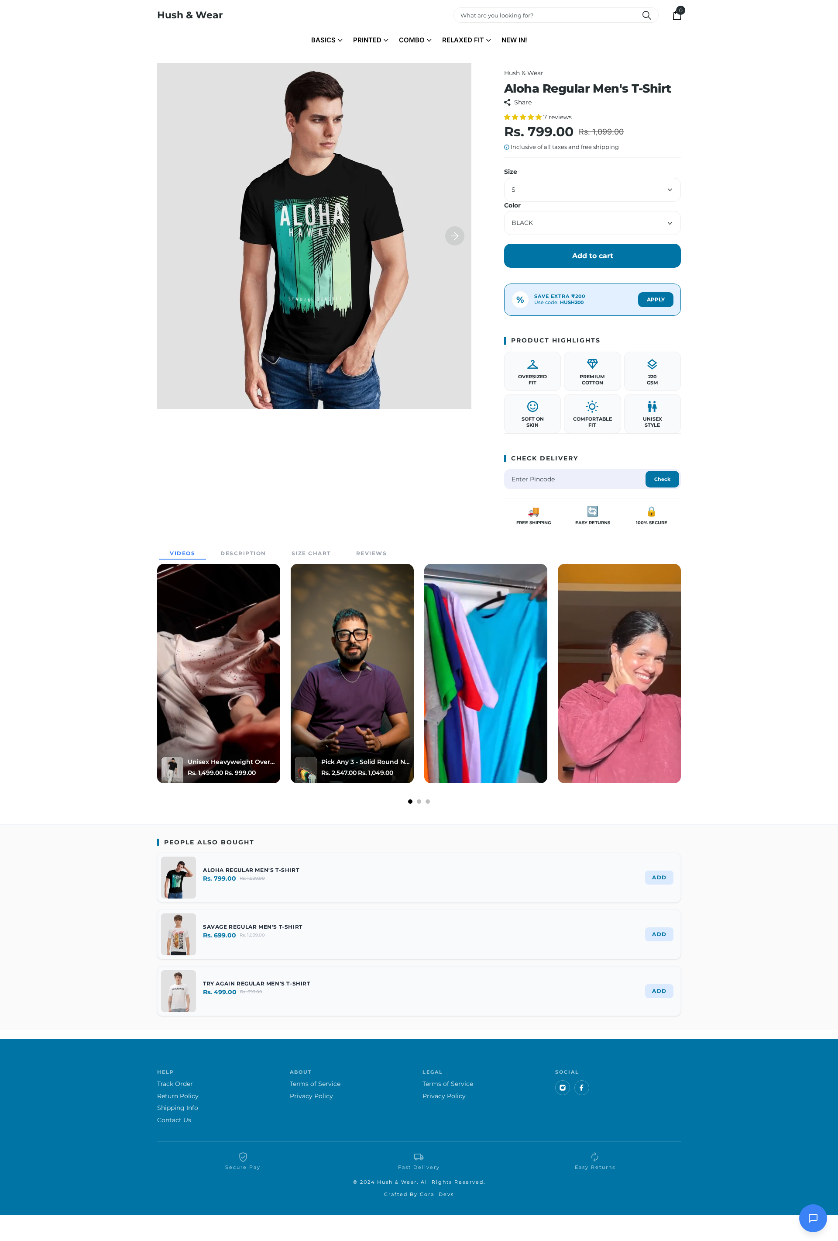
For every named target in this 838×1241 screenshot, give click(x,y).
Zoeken (647, 15)
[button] (523, 117)
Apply (656, 299)
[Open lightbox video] (218, 673)
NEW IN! (514, 40)
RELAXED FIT (463, 40)
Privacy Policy (311, 1096)
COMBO (412, 40)
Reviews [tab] (371, 553)
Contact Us (174, 1120)
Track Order (175, 1084)
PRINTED (367, 40)
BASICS (323, 40)
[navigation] (454, 236)
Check (662, 479)
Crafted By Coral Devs (419, 1194)
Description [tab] (243, 553)
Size (510, 172)
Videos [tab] (182, 553)
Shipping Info (177, 1108)
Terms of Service (315, 1084)
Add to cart (592, 256)
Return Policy (178, 1096)
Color (512, 205)
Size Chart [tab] (311, 553)
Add (659, 877)
